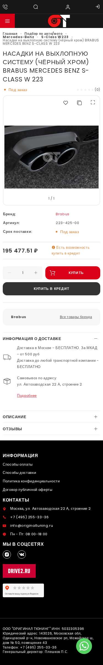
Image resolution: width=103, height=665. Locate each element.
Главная (10, 33)
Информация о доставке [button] (32, 338)
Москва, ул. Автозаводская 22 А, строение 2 (50, 508)
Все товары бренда (76, 317)
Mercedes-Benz (18, 37)
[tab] (51, 339)
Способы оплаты (18, 464)
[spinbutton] (23, 272)
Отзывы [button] (12, 429)
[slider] (85, 89)
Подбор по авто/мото (43, 33)
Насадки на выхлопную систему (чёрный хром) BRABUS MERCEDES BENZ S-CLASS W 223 (51, 42)
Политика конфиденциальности (31, 481)
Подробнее (27, 395)
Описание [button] (14, 417)
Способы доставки (19, 472)
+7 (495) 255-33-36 (29, 517)
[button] (7, 21)
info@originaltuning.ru (31, 525)
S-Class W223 (55, 37)
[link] (10, 33)
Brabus (62, 214)
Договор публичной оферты (27, 489)
